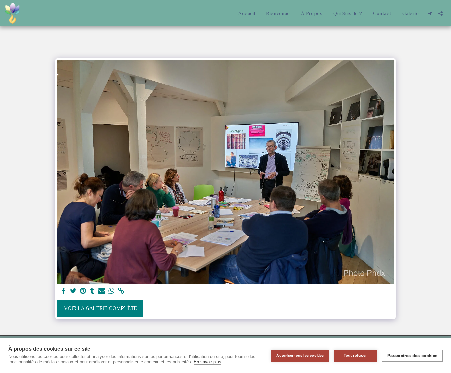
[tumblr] (92, 291)
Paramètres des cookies (412, 355)
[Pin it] (82, 291)
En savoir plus (207, 361)
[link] (121, 291)
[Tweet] (73, 291)
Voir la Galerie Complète (100, 308)
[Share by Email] (101, 291)
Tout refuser (355, 355)
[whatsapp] (111, 291)
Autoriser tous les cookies (300, 355)
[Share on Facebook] (63, 291)
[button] (430, 13)
